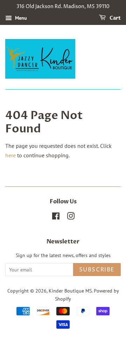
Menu (20, 18)
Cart (114, 18)
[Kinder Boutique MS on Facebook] (56, 217)
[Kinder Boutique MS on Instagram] (71, 217)
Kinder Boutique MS (70, 291)
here (10, 155)
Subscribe (97, 270)
